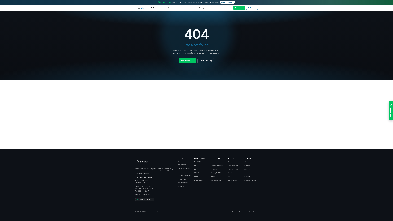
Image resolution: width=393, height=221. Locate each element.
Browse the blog (206, 61)
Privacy (234, 212)
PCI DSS (197, 169)
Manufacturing (216, 180)
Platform (153, 8)
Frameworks (165, 8)
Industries (178, 8)
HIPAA (196, 165)
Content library (233, 169)
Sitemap (255, 212)
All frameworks (199, 180)
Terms (241, 212)
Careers (247, 165)
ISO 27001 (197, 162)
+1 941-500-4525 (145, 186)
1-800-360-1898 (147, 188)
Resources (190, 8)
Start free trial (252, 8)
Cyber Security (183, 183)
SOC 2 (196, 173)
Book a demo (239, 8)
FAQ (229, 176)
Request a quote (250, 180)
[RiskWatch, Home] (140, 7)
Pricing (201, 8)
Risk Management (184, 168)
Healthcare (214, 162)
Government (215, 169)
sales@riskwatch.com (142, 194)
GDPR (196, 176)
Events (230, 173)
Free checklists (233, 165)
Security (247, 173)
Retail (213, 176)
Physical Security (183, 172)
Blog (229, 162)
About (246, 162)
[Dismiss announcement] (259, 2)
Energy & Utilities (216, 173)
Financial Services (217, 165)
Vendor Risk (182, 179)
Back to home (186, 61)
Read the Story (226, 2)
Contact (247, 176)
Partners (247, 169)
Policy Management (184, 175)
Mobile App (181, 186)
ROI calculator (232, 180)
